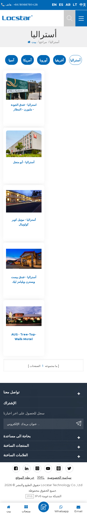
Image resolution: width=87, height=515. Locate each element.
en (54, 5)
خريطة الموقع (25, 477)
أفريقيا (59, 60)
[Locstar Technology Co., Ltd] (17, 17)
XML (41, 477)
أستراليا (75, 60)
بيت (34, 42)
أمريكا (27, 60)
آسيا (11, 60)
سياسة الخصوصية (59, 477)
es (61, 5)
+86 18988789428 (25, 4)
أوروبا (43, 60)
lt (75, 5)
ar (68, 5)
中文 (83, 5)
